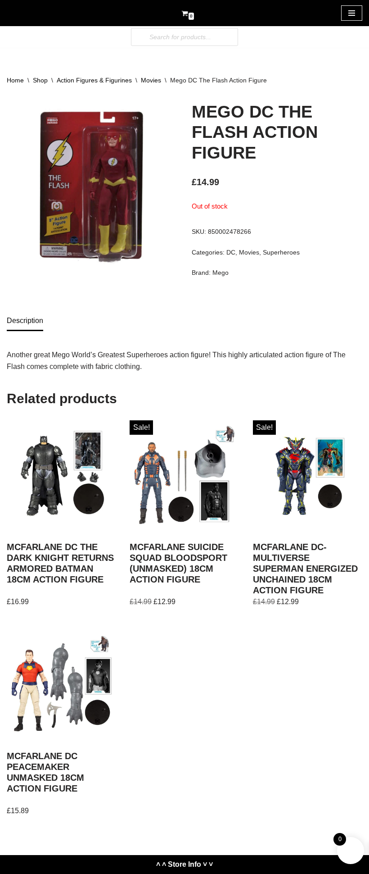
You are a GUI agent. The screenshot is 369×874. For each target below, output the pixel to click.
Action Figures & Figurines (94, 80)
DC (230, 252)
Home (15, 80)
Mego (220, 272)
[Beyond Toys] (34, 13)
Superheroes (281, 252)
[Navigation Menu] (351, 13)
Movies (151, 80)
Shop (40, 80)
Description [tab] (25, 320)
